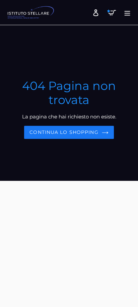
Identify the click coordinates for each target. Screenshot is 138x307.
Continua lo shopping (63, 132)
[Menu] (125, 12)
